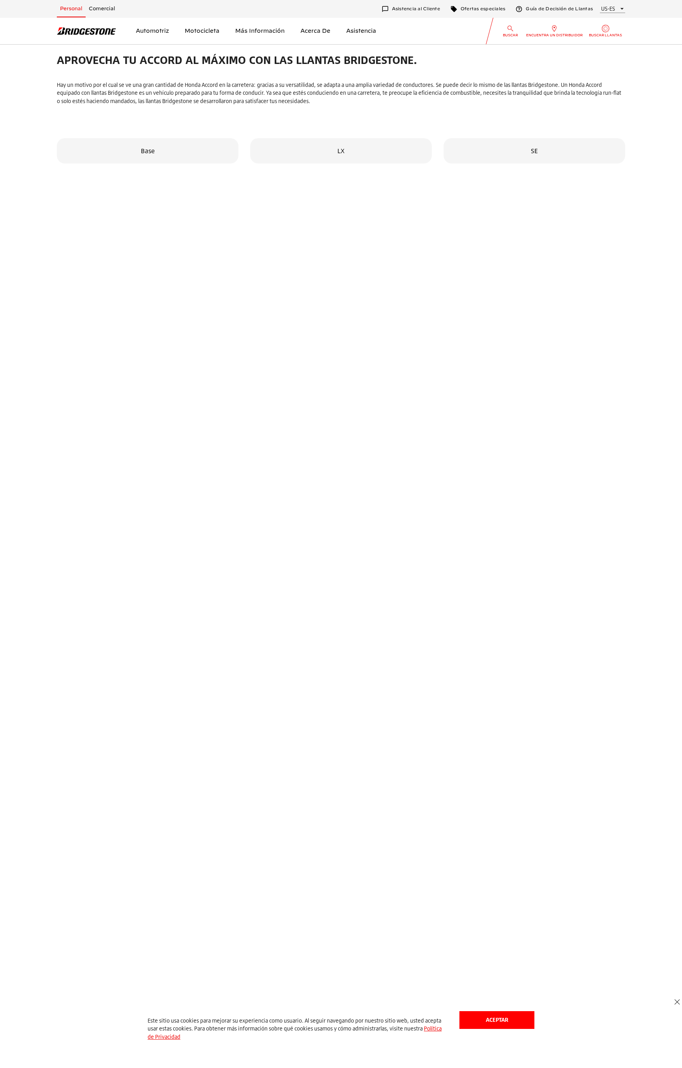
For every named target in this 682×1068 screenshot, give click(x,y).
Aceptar (497, 1019)
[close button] (677, 1002)
